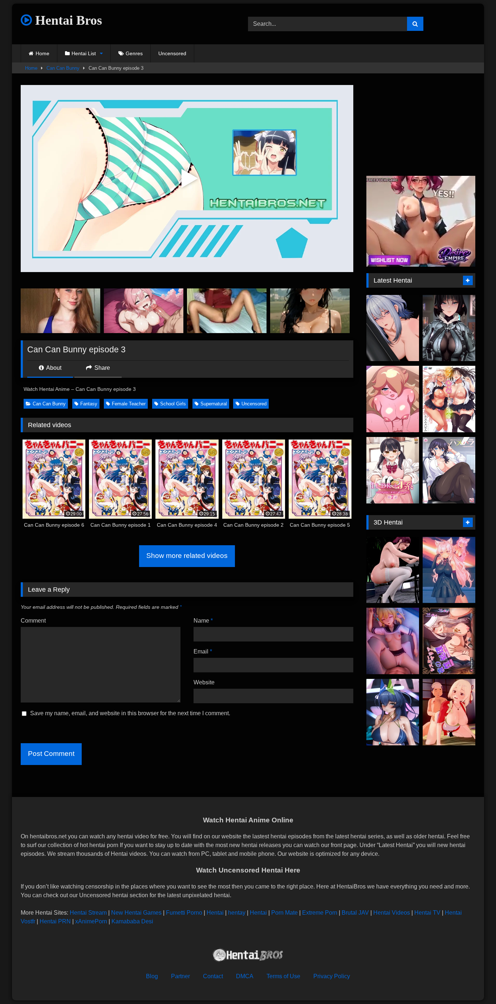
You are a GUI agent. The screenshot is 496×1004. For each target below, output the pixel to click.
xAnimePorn (91, 921)
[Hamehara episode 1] (449, 470)
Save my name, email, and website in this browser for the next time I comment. (130, 713)
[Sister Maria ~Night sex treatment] (449, 641)
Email (203, 651)
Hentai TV (427, 913)
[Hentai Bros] (248, 956)
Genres (134, 53)
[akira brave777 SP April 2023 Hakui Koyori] (449, 570)
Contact (213, 976)
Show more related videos (187, 555)
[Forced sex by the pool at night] (392, 570)
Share (101, 368)
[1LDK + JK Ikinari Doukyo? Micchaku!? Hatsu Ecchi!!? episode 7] (392, 470)
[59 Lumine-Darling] (392, 641)
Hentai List (84, 53)
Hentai (215, 913)
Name (203, 621)
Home (42, 53)
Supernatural (213, 403)
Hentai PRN (55, 921)
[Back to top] (473, 982)
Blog (152, 976)
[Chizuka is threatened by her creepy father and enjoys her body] (449, 712)
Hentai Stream (88, 913)
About (53, 368)
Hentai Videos (391, 913)
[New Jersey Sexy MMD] (392, 712)
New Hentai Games (136, 913)
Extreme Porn (319, 913)
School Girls (173, 403)
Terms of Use (283, 976)
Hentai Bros (67, 20)
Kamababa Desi (132, 921)
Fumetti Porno (184, 913)
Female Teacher (129, 403)
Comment (33, 621)
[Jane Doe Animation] (449, 328)
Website (204, 682)
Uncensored (172, 53)
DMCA (244, 976)
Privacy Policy (331, 976)
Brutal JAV (355, 913)
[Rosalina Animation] (392, 399)
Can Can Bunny (63, 68)
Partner (180, 976)
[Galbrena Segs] (392, 328)
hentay (236, 913)
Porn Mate (284, 913)
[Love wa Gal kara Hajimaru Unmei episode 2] (449, 399)
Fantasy (88, 403)
